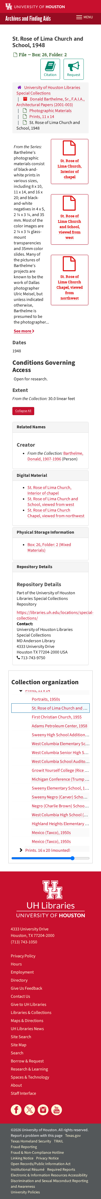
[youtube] (56, 1109)
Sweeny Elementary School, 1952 (61, 788)
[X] (29, 1109)
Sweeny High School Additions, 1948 (64, 735)
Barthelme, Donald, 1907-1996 (55, 456)
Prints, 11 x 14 (41, 117)
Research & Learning (29, 1069)
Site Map (18, 1045)
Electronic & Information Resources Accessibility (49, 1175)
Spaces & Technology (30, 1077)
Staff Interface (23, 1093)
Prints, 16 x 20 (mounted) (47, 850)
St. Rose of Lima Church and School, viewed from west (52, 502)
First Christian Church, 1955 (57, 717)
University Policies (25, 1192)
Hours (16, 964)
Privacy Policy (23, 956)
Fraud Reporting (24, 1147)
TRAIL (58, 1141)
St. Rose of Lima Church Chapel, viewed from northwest (55, 513)
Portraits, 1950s (46, 699)
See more (23, 331)
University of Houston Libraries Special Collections (48, 90)
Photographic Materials (50, 111)
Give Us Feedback (26, 988)
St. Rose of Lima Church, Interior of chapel (49, 490)
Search (17, 1053)
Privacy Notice (47, 1158)
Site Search (21, 1037)
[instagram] (43, 1109)
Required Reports (61, 1169)
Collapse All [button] (23, 411)
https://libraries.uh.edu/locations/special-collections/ (55, 615)
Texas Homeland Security (31, 1141)
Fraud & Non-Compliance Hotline (37, 1152)
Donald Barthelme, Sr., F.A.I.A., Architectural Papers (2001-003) (50, 102)
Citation (50, 75)
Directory (19, 980)
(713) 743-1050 (24, 942)
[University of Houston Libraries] (51, 899)
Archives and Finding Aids (28, 18)
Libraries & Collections (31, 1013)
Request (73, 75)
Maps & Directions (27, 1021)
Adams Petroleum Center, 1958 (59, 726)
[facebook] (16, 1109)
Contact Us (20, 996)
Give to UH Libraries (28, 1004)
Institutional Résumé (27, 1169)
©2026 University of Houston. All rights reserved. (49, 1130)
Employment (22, 972)
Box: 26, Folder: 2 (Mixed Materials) (49, 547)
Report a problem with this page (36, 1135)
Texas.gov (73, 1135)
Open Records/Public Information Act (41, 1164)
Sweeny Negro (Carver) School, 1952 (64, 797)
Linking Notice (22, 1158)
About (16, 1085)
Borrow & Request (27, 1061)
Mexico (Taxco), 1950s (51, 833)
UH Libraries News (27, 1029)
